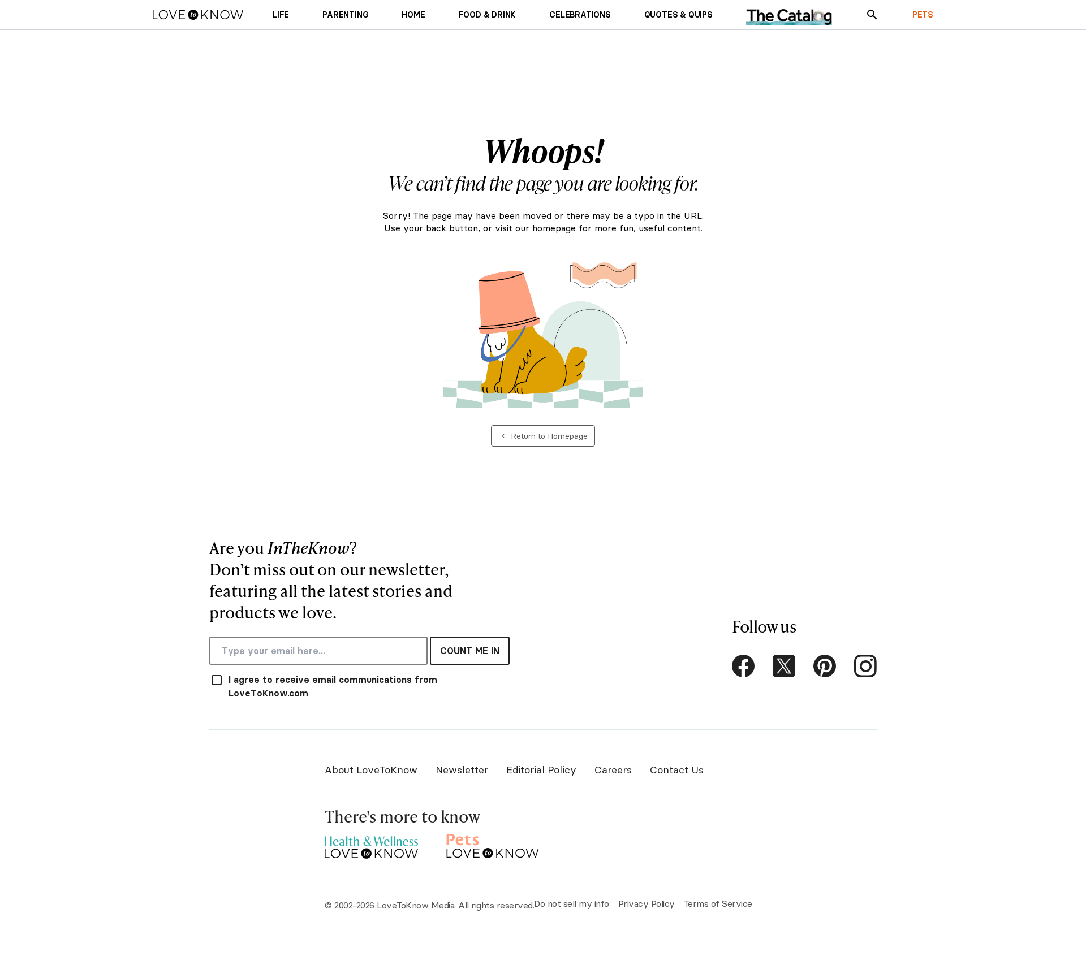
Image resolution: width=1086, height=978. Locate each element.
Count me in (469, 650)
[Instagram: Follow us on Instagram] (865, 666)
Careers (613, 769)
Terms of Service (718, 903)
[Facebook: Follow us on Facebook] (743, 666)
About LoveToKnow (371, 769)
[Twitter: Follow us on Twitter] (784, 666)
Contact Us (677, 769)
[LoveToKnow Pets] (493, 844)
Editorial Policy (541, 769)
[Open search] (872, 14)
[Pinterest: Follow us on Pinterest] (824, 666)
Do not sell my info (571, 903)
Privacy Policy (646, 903)
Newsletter (462, 769)
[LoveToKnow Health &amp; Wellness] (371, 844)
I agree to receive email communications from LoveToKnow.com (333, 686)
